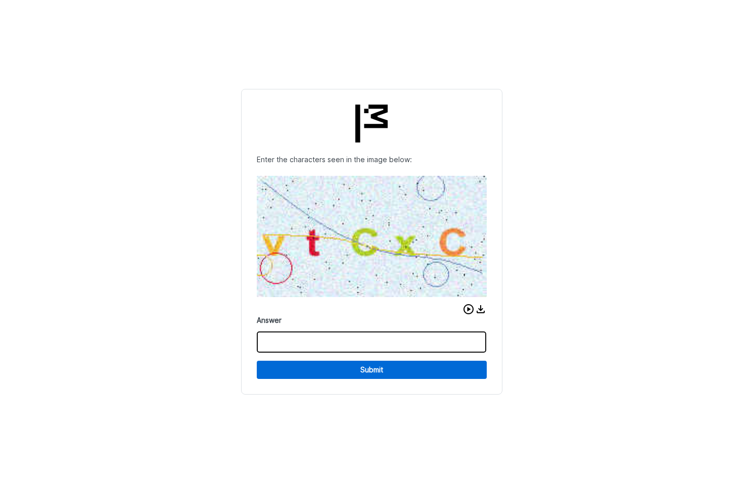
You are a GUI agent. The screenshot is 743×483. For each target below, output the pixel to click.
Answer (269, 320)
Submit (371, 369)
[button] (468, 309)
